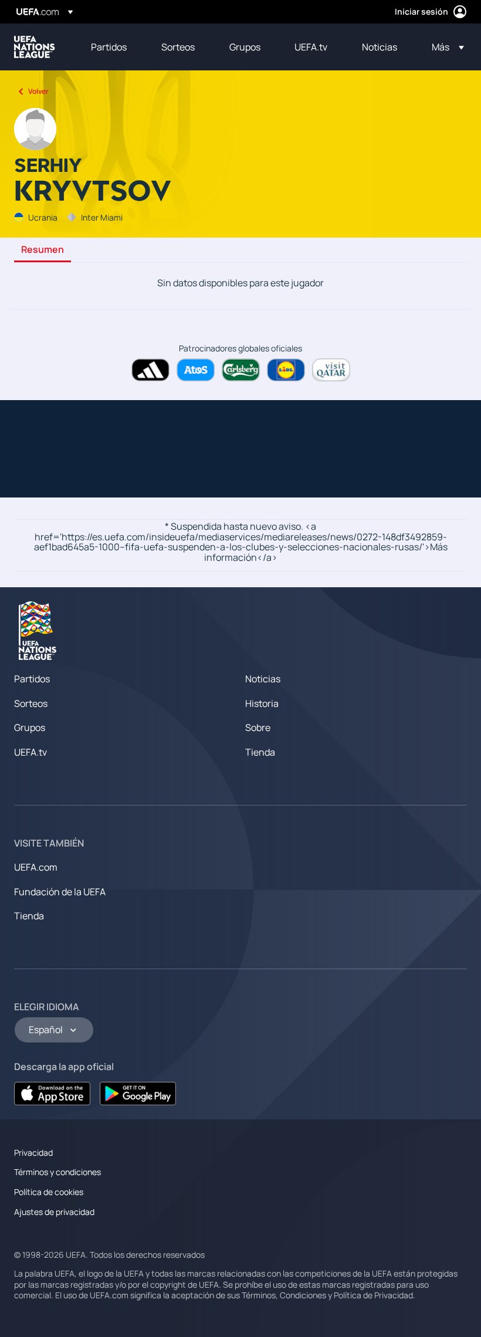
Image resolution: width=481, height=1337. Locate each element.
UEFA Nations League (34, 47)
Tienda (260, 752)
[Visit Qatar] (331, 369)
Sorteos (31, 703)
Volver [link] (38, 91)
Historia (262, 703)
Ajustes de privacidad (54, 1211)
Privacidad (33, 1152)
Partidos (32, 678)
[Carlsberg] (241, 369)
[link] (108, 47)
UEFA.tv (30, 752)
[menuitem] (111, 47)
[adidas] (150, 369)
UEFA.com (35, 867)
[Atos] (196, 369)
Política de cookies (48, 1191)
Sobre (257, 727)
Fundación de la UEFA (60, 891)
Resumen (42, 250)
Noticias (262, 678)
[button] (444, 47)
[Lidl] (286, 369)
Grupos (29, 727)
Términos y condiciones (57, 1171)
